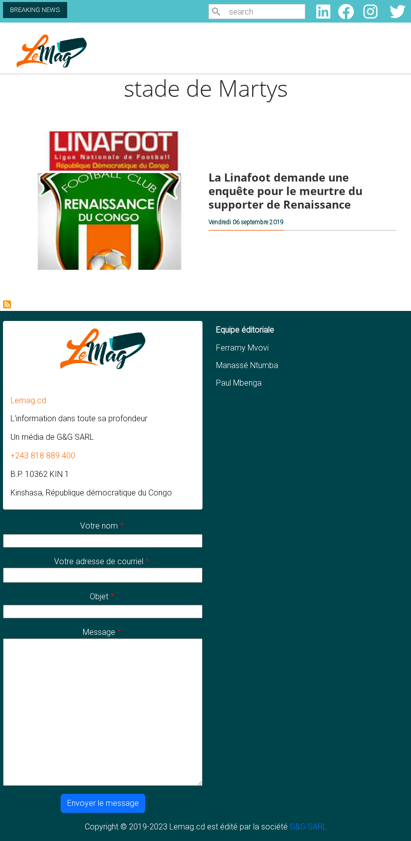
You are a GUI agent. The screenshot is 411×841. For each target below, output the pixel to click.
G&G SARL (308, 826)
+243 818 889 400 (43, 455)
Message (99, 632)
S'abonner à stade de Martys (7, 304)
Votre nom (99, 526)
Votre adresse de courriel (98, 561)
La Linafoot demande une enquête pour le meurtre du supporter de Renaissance (285, 191)
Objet (99, 596)
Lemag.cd (28, 400)
